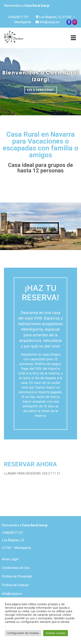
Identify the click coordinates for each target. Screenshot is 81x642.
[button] (40, 90)
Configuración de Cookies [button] (23, 633)
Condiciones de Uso (16, 568)
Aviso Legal (10, 559)
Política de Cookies (15, 585)
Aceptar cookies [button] (55, 633)
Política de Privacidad (17, 576)
